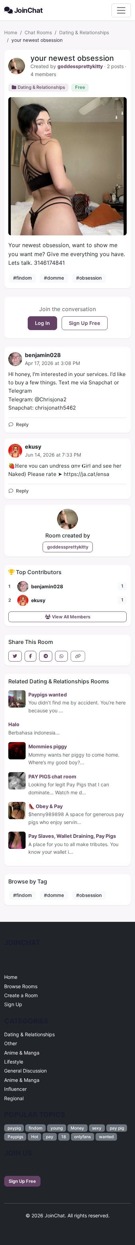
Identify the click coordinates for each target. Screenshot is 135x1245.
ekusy (33, 446)
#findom (22, 278)
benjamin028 (43, 355)
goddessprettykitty (80, 66)
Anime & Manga (21, 1053)
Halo (13, 724)
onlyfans (82, 1136)
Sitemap (64, 1224)
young (57, 1128)
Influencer (15, 1089)
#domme (54, 278)
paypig (14, 1128)
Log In (42, 323)
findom (36, 1128)
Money (77, 1128)
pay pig (117, 1128)
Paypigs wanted (47, 695)
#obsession (89, 278)
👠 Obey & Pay (45, 806)
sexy (96, 1128)
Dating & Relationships (84, 32)
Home (10, 32)
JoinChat (28, 10)
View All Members (71, 616)
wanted (106, 1136)
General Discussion (25, 1071)
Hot (34, 1136)
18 (63, 1136)
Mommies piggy (47, 746)
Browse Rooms (20, 986)
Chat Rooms (38, 32)
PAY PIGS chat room (52, 776)
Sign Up (13, 1004)
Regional (14, 1098)
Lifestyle (13, 1062)
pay (49, 1136)
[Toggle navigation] (121, 10)
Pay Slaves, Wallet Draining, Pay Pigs (72, 836)
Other (10, 1043)
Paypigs (15, 1136)
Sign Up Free (84, 323)
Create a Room (21, 995)
